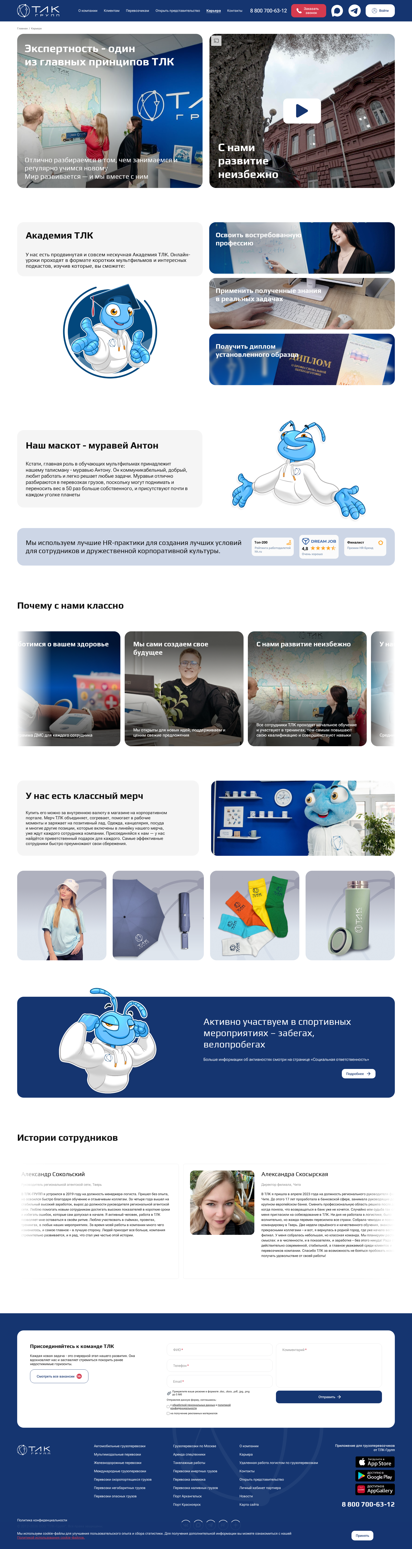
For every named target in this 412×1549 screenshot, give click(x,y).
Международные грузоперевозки (120, 1471)
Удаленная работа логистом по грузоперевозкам (278, 1463)
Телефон (180, 1366)
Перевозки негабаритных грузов (119, 1488)
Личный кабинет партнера (260, 1488)
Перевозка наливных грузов (195, 1488)
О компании (249, 1446)
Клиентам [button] (112, 11)
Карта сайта (249, 1504)
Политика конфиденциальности (42, 1520)
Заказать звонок (311, 11)
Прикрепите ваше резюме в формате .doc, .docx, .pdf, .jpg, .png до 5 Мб (211, 1393)
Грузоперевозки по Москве (194, 1446)
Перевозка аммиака (189, 1479)
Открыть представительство (178, 11)
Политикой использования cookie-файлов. (51, 1537)
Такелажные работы (189, 1463)
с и (200, 1406)
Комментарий (293, 1350)
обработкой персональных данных (193, 1404)
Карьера (246, 1454)
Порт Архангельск (187, 1496)
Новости (246, 1496)
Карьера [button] (213, 11)
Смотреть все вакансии (55, 1376)
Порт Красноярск (187, 1504)
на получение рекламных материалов (194, 1413)
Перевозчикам (137, 11)
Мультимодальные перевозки (117, 1454)
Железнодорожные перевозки (117, 1463)
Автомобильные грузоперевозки (119, 1446)
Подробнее (355, 1074)
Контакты (234, 11)
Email (177, 1381)
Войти (384, 11)
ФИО (177, 1350)
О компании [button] (87, 11)
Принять (362, 1536)
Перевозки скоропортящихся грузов (123, 1479)
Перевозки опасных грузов (115, 1496)
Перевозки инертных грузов (195, 1471)
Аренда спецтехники (189, 1454)
